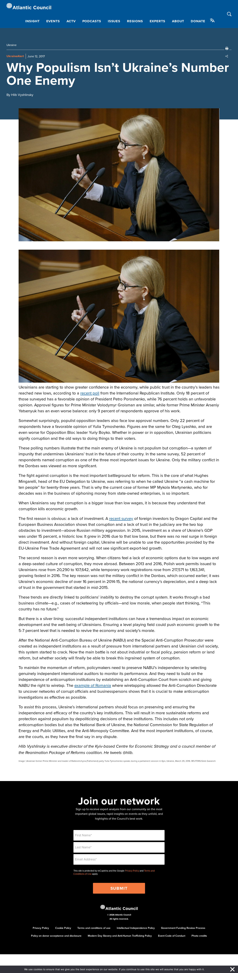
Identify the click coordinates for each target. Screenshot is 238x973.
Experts (157, 21)
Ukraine (12, 45)
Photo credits (199, 936)
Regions (135, 21)
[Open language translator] (212, 20)
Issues (114, 21)
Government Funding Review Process (183, 928)
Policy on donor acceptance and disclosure (56, 936)
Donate (198, 21)
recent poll (89, 393)
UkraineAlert (15, 56)
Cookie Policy (63, 928)
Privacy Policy (132, 871)
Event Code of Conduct (171, 936)
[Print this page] (227, 48)
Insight (32, 21)
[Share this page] (227, 56)
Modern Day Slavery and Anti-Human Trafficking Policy (120, 936)
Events (53, 21)
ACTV (71, 21)
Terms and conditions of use (93, 928)
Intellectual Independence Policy (136, 928)
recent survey (121, 518)
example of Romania (92, 685)
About (178, 21)
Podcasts (91, 21)
